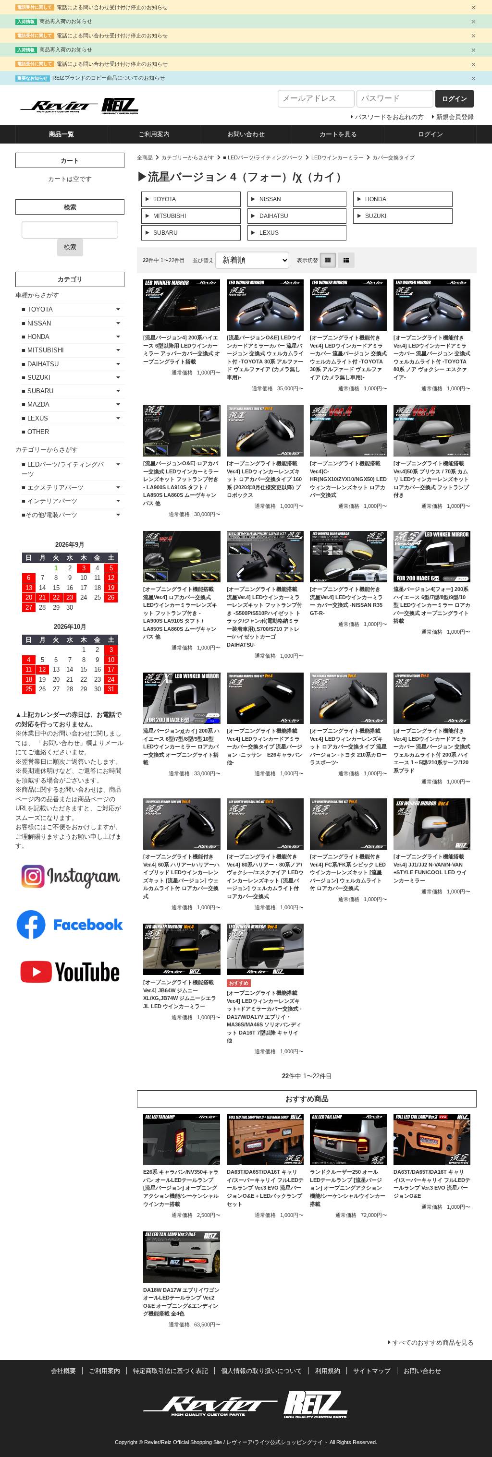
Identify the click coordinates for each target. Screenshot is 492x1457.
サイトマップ (372, 1370)
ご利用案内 (154, 134)
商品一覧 (61, 134)
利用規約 (327, 1370)
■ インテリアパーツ (49, 501)
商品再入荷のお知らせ (65, 21)
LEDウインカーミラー (337, 157)
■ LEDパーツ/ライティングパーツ (263, 157)
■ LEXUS (35, 418)
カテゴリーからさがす (187, 157)
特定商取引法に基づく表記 (170, 1370)
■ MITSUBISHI (43, 350)
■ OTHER (35, 431)
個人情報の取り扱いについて (261, 1370)
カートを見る (338, 134)
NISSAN (270, 199)
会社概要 (63, 1370)
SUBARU (165, 232)
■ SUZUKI (36, 377)
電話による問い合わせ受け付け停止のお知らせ (112, 7)
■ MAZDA (35, 404)
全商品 (145, 157)
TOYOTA (164, 199)
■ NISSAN (36, 323)
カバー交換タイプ (393, 157)
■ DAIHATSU (40, 364)
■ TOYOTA (37, 309)
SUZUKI (375, 216)
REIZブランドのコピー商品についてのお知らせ (108, 78)
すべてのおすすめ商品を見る (433, 1342)
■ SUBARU (37, 391)
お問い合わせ (246, 134)
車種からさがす (37, 295)
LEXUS (269, 232)
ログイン (430, 134)
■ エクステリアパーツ (53, 487)
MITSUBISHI (169, 216)
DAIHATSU (273, 216)
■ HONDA (35, 336)
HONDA (375, 199)
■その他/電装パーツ (49, 514)
